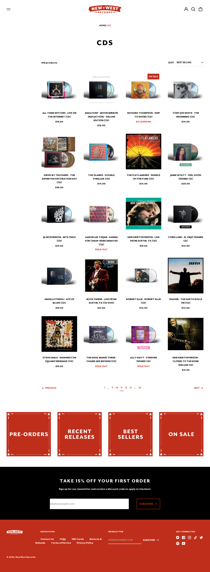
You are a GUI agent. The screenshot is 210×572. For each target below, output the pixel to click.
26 (140, 387)
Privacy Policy (85, 542)
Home (102, 25)
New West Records (25, 557)
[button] (193, 9)
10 (117, 387)
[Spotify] (177, 543)
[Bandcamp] (177, 537)
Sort (171, 62)
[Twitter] (201, 537)
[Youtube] (183, 543)
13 (131, 387)
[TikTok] (195, 537)
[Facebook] (183, 537)
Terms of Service (61, 542)
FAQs (63, 539)
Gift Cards (78, 539)
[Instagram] (189, 537)
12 (126, 387)
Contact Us (47, 539)
